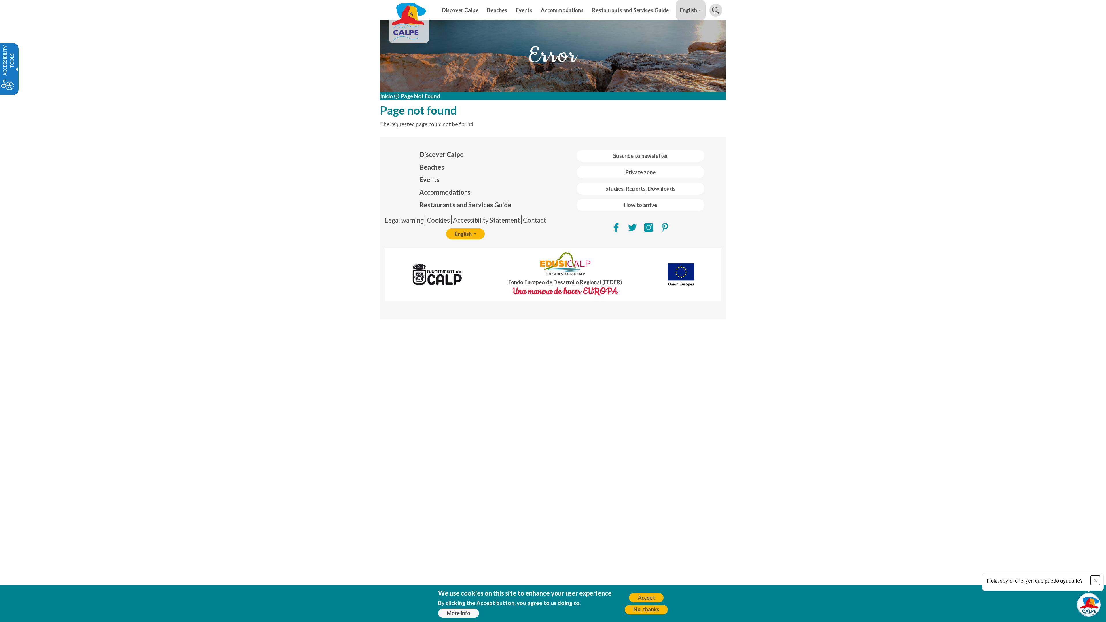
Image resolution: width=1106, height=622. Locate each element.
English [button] (688, 10)
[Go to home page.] (409, 10)
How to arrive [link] (640, 205)
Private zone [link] (641, 172)
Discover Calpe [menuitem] (460, 10)
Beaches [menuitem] (497, 10)
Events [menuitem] (524, 10)
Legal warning (404, 220)
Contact (534, 220)
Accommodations (445, 192)
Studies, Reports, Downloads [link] (640, 188)
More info (458, 613)
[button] (715, 10)
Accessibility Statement (486, 220)
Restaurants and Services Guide (465, 205)
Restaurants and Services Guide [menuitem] (630, 10)
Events (429, 179)
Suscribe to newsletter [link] (640, 156)
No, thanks (646, 609)
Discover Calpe (441, 154)
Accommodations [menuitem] (562, 10)
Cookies (438, 220)
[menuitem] (465, 155)
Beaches (431, 167)
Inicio (386, 96)
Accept (646, 597)
